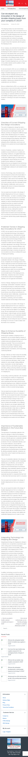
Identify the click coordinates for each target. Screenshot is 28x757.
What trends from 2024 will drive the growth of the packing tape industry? (17, 677)
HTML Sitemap (6, 720)
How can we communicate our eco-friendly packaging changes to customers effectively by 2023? (21, 622)
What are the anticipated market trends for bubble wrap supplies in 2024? (16, 641)
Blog (4, 702)
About (4, 697)
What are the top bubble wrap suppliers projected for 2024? (15, 661)
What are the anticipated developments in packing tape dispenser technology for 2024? (16, 669)
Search (19, 3)
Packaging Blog (11, 8)
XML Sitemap (6, 723)
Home (2, 8)
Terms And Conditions (8, 707)
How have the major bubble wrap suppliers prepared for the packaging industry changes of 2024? (16, 651)
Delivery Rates (6, 700)
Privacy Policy (6, 705)
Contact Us (5, 716)
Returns (5, 718)
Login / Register (7, 731)
